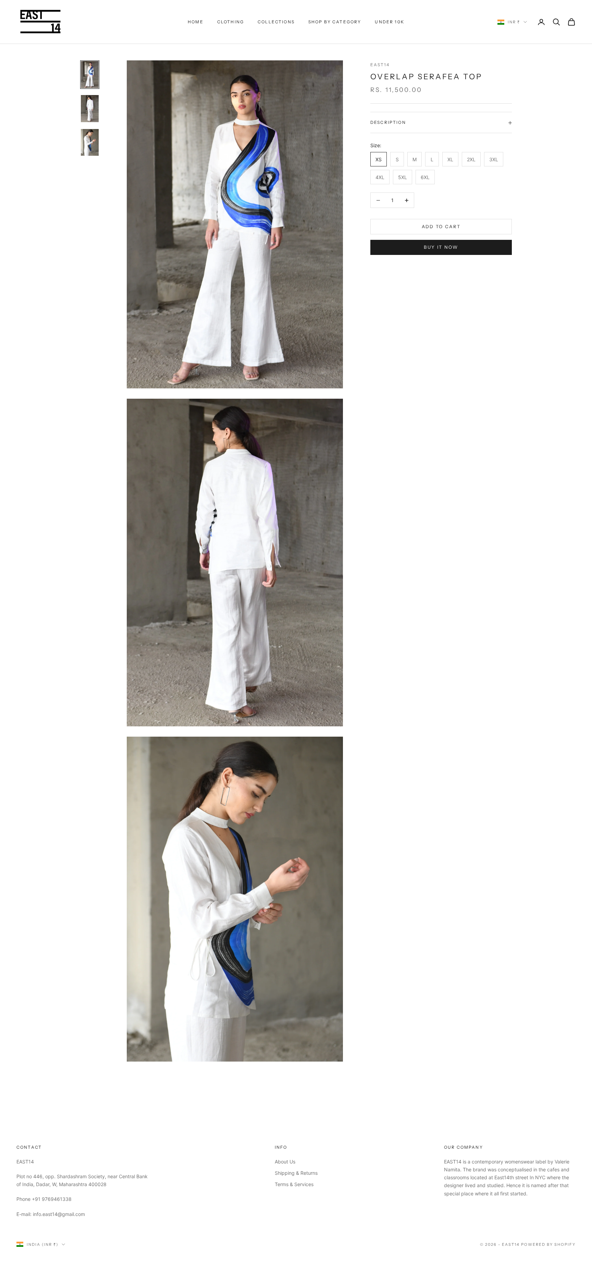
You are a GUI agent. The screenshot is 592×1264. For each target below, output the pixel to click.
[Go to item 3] (89, 142)
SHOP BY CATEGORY (334, 21)
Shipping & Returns (296, 1173)
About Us (285, 1161)
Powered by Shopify (548, 1244)
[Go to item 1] (89, 74)
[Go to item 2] (89, 108)
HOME (196, 21)
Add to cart (441, 226)
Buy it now (441, 247)
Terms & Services (294, 1184)
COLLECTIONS (276, 21)
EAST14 (380, 64)
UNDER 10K (389, 21)
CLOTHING (230, 21)
